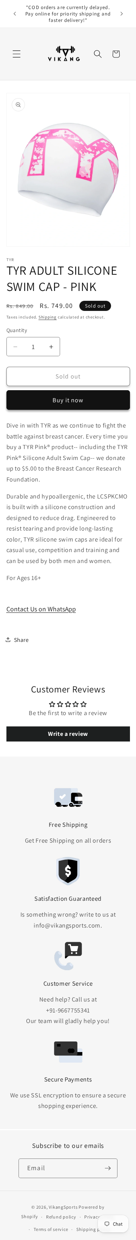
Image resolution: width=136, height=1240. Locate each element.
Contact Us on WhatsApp (41, 609)
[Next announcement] (121, 14)
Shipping (48, 317)
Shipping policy (93, 1229)
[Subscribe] (108, 1168)
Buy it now (68, 400)
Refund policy (61, 1217)
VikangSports (63, 1207)
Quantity (17, 330)
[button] (17, 54)
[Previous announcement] (14, 14)
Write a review (68, 734)
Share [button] (21, 639)
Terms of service (51, 1229)
